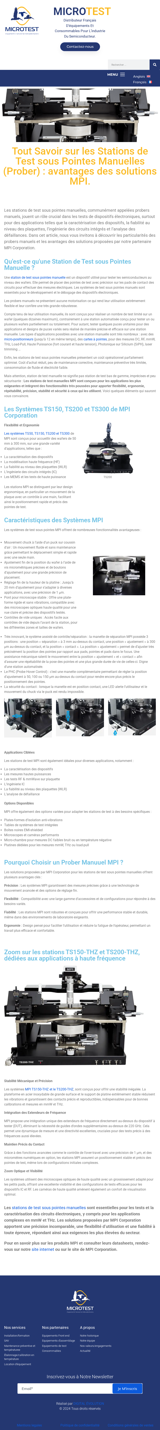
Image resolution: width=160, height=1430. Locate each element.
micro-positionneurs (18, 339)
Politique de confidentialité (79, 1425)
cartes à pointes (95, 339)
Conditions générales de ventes (130, 1425)
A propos (87, 1327)
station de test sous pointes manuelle (37, 277)
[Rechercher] (155, 64)
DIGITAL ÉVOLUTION (88, 1404)
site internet (43, 1249)
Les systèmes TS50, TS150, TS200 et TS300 (37, 434)
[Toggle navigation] (64, 74)
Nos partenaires (55, 1327)
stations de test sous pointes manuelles (49, 1207)
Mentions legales (29, 1425)
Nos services (14, 1327)
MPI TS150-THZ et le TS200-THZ (49, 1089)
